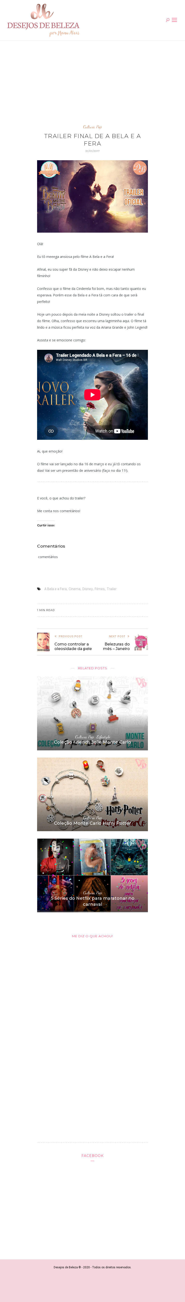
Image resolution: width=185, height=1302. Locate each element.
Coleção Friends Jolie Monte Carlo (92, 742)
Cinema (74, 589)
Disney (87, 589)
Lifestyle (103, 736)
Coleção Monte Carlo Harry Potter (92, 823)
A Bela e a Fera (55, 589)
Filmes (100, 589)
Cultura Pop (92, 126)
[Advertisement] (92, 81)
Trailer (112, 589)
